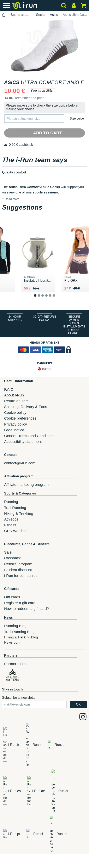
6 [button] (57, 299)
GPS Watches (15, 531)
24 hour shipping (15, 318)
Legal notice (14, 430)
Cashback (12, 558)
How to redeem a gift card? (26, 609)
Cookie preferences (20, 418)
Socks (40, 15)
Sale (8, 552)
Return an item (16, 401)
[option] (44, 46)
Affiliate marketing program (26, 485)
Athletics (11, 519)
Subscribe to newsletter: (19, 697)
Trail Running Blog (19, 632)
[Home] (4, 15)
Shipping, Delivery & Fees (25, 407)
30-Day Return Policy (44, 318)
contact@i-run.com (19, 463)
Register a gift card (19, 603)
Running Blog (15, 626)
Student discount (18, 570)
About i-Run (14, 395)
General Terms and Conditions (29, 436)
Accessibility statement (23, 442)
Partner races (15, 664)
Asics (54, 15)
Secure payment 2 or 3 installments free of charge (74, 325)
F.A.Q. (9, 389)
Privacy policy (15, 424)
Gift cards (12, 597)
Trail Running (15, 508)
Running (11, 502)
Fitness (10, 525)
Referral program (18, 564)
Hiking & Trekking (18, 513)
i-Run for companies (20, 576)
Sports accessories (21, 15)
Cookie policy (15, 412)
